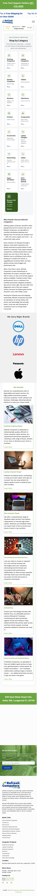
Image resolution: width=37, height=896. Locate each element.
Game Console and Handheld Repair (16, 658)
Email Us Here (10, 879)
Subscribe (7, 767)
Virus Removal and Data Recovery (16, 557)
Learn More (8, 447)
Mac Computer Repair (11, 513)
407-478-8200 (10, 878)
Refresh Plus (8, 608)
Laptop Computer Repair (12, 472)
